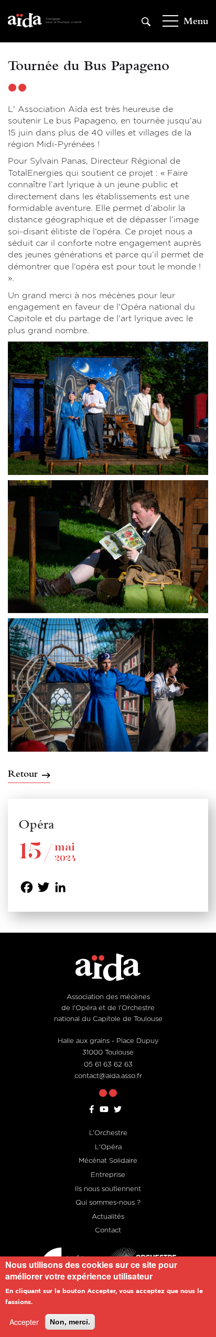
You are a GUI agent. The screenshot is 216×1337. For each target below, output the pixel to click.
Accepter (24, 1322)
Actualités (108, 1216)
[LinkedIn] (60, 887)
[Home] (44, 21)
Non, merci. (70, 1322)
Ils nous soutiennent (108, 1188)
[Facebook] (26, 887)
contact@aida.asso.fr (108, 1075)
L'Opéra (108, 1146)
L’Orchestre (108, 1132)
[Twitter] (43, 887)
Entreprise (108, 1174)
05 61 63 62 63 (108, 1064)
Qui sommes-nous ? (108, 1202)
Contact (108, 1229)
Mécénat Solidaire (108, 1160)
